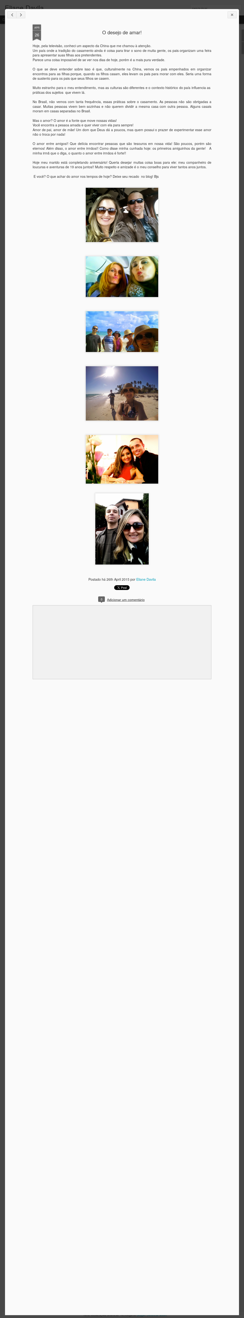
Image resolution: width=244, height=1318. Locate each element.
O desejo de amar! (122, 32)
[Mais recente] (11, 14)
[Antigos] (20, 14)
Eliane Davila (146, 579)
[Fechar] (232, 14)
